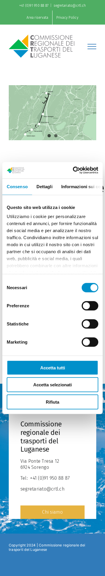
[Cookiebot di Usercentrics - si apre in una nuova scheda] (74, 170)
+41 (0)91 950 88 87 (34, 6)
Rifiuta (52, 401)
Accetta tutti (52, 367)
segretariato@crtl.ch (70, 6)
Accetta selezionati (52, 384)
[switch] (90, 305)
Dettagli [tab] (44, 186)
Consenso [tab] (17, 186)
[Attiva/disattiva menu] (92, 46)
